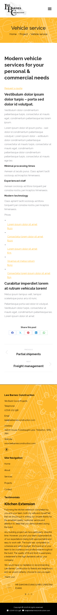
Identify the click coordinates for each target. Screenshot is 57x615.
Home (7, 464)
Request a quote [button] (13, 88)
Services (8, 476)
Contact (8, 489)
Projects (8, 483)
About (7, 470)
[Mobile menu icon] (50, 9)
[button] (25, 594)
